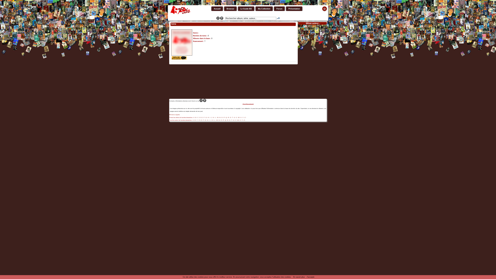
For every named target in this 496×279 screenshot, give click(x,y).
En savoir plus (299, 277)
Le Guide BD (246, 9)
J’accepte (310, 277)
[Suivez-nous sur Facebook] (218, 18)
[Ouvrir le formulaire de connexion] (324, 8)
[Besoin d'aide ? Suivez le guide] (221, 18)
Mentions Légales (174, 114)
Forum (279, 9)
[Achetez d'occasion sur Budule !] (179, 59)
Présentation (294, 9)
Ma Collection (264, 9)
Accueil (217, 9)
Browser (230, 9)
